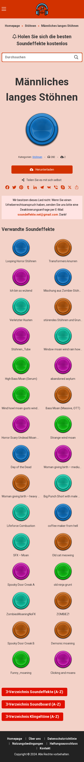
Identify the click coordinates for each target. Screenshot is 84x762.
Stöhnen (30, 25)
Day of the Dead (21, 467)
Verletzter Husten (21, 320)
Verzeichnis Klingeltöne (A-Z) (34, 716)
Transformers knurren (63, 261)
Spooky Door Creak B (21, 643)
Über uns (35, 738)
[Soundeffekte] (42, 9)
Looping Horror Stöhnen (21, 261)
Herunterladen (44, 169)
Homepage (12, 25)
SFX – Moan (21, 555)
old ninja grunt (63, 584)
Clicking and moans (63, 672)
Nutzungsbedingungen (27, 743)
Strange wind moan (63, 437)
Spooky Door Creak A (21, 584)
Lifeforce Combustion (21, 525)
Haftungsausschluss (64, 743)
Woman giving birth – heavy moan (23, 496)
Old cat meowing (63, 555)
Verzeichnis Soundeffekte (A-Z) (36, 692)
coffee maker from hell (63, 525)
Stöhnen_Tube (21, 349)
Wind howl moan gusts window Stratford (28, 408)
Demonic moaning (63, 643)
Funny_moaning (21, 672)
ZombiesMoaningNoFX (21, 614)
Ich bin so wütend (21, 290)
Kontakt (45, 748)
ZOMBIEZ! (62, 614)
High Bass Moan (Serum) (21, 378)
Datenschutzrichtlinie (62, 738)
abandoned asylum (63, 378)
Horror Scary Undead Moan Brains (23, 437)
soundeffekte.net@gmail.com (38, 214)
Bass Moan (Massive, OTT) (63, 408)
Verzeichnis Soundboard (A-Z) (35, 704)
